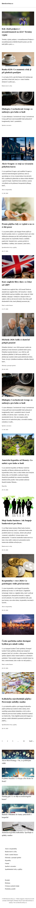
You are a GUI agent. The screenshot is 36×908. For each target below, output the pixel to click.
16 (24, 741)
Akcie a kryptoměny (7, 189)
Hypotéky (4, 486)
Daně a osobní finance (7, 305)
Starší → (31, 741)
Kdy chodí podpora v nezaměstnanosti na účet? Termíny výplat (17, 32)
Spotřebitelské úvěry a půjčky (9, 247)
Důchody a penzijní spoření (9, 365)
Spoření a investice (6, 125)
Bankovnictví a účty (7, 86)
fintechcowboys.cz (7, 3)
